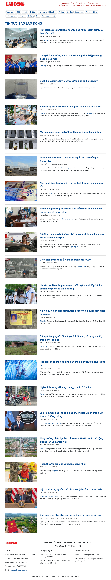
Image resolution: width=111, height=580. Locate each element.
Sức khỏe (22, 16)
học (55, 372)
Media (25, 12)
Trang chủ (9, 12)
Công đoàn (79, 12)
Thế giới (31, 16)
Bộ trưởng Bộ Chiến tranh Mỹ (50, 423)
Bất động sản (11, 16)
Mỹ (41, 139)
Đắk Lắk (43, 321)
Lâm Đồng (43, 347)
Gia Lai (42, 394)
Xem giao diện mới (48, 16)
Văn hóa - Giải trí (91, 12)
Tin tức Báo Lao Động (23, 23)
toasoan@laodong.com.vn (19, 570)
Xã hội (18, 12)
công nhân (55, 471)
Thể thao (33, 12)
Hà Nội (42, 449)
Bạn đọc (70, 12)
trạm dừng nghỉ (66, 168)
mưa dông (82, 267)
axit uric (45, 88)
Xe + (38, 16)
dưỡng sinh (90, 113)
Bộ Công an (74, 247)
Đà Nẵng (43, 66)
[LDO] (21, 38)
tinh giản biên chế (68, 219)
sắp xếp (46, 40)
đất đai (63, 524)
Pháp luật (52, 12)
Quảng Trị (43, 168)
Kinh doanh (43, 12)
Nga (50, 193)
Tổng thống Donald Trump (49, 496)
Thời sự (61, 12)
